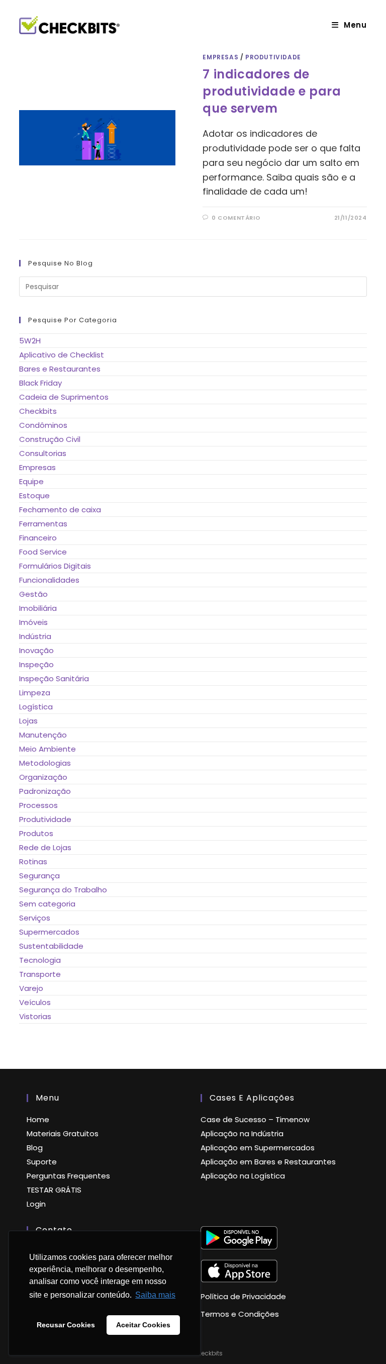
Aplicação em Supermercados (258, 1147)
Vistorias (35, 1016)
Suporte (42, 1161)
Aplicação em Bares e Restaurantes (268, 1161)
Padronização (45, 791)
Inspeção (36, 664)
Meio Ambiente (47, 749)
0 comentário (236, 218)
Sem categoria (47, 903)
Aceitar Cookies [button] (143, 1325)
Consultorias (42, 453)
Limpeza (34, 692)
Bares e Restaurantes (60, 368)
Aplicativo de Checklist (61, 354)
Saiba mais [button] (155, 1295)
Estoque (34, 495)
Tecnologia (40, 960)
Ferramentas (43, 523)
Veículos (35, 1002)
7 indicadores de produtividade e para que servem (272, 91)
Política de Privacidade (243, 1296)
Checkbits (38, 411)
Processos (38, 805)
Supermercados (49, 932)
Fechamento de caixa (60, 509)
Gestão (33, 594)
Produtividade (273, 57)
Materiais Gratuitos (63, 1133)
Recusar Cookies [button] (66, 1325)
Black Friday (40, 383)
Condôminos (43, 425)
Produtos (36, 833)
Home (38, 1119)
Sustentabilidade (51, 946)
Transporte (40, 974)
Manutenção (43, 735)
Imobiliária (38, 608)
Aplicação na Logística (243, 1175)
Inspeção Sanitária (54, 678)
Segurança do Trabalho (63, 889)
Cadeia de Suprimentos (64, 397)
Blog (35, 1147)
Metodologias (45, 763)
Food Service (43, 552)
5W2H (30, 340)
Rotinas (33, 861)
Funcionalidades (49, 580)
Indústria (35, 636)
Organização (43, 777)
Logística (36, 706)
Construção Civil (49, 439)
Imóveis (33, 622)
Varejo (31, 988)
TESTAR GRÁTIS (54, 1190)
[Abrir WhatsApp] (362, 1339)
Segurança (39, 875)
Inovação (36, 650)
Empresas (220, 57)
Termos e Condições (240, 1314)
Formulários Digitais (55, 566)
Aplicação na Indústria (242, 1133)
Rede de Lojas (45, 847)
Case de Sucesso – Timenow (255, 1119)
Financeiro (38, 537)
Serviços (34, 918)
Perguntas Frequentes (68, 1175)
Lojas (28, 720)
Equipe (31, 481)
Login (36, 1204)
